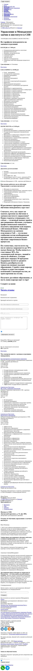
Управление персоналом (10, 16)
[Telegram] (7, 669)
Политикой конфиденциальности (18, 634)
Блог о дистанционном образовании (14, 605)
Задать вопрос (4, 609)
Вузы (5, 5)
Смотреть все (4, 387)
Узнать (2, 599)
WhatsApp (10, 665)
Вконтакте (7, 504)
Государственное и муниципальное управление (14, 359)
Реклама (6, 11)
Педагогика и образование (8, 415)
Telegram (19, 28)
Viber (6, 665)
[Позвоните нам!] (3, 669)
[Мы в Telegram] (5, 630)
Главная (6, 4)
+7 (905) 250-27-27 (6, 28)
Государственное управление (12, 8)
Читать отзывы (7, 290)
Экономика (7, 15)
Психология (7, 19)
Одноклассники (8, 509)
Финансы (6, 18)
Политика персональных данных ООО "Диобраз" (14, 644)
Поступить (4, 67)
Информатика (7, 9)
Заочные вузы (4, 605)
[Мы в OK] (9, 630)
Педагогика (7, 12)
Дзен (5, 506)
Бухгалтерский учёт (9, 6)
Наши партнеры (18, 641)
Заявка (2, 665)
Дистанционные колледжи (15, 605)
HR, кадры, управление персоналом (10, 388)
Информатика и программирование (13, 615)
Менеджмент (7, 13)
